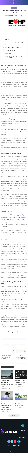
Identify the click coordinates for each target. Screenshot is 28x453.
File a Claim (8, 53)
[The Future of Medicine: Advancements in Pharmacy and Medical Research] (7, 395)
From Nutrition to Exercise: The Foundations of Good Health (7, 383)
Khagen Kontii (10, 15)
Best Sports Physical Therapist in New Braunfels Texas (20, 404)
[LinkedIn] (19, 441)
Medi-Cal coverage (18, 214)
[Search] (25, 2)
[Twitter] (17, 351)
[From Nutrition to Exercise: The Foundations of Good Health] (7, 374)
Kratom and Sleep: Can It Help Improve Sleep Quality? (20, 382)
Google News (23, 428)
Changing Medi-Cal (10, 50)
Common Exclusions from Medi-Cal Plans (13, 43)
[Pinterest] (21, 351)
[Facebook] (13, 351)
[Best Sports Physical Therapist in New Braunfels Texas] (21, 395)
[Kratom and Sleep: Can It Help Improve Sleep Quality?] (21, 374)
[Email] (24, 351)
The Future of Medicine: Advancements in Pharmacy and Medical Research (6, 405)
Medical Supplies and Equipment (13, 47)
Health (14, 8)
